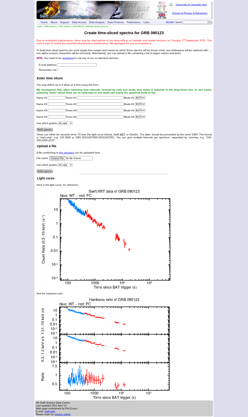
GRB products (50, 26)
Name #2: (42, 104)
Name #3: (42, 110)
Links (146, 22)
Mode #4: (129, 116)
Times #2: (71, 104)
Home (44, 22)
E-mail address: (48, 64)
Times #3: (71, 110)
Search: (178, 22)
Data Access (79, 22)
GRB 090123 (78, 26)
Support (64, 22)
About (53, 22)
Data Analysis (97, 22)
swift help (49, 411)
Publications (134, 22)
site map (169, 22)
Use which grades (46, 123)
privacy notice (63, 414)
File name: (42, 158)
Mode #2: (129, 104)
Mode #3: (129, 110)
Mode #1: (129, 97)
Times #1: (71, 97)
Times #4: (71, 116)
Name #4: (42, 116)
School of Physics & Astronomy (190, 13)
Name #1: (42, 97)
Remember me (47, 69)
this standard (66, 152)
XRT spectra (64, 26)
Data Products (115, 22)
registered (68, 58)
